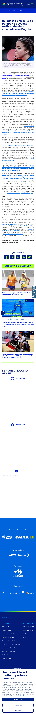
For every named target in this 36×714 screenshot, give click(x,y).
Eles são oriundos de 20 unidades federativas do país (18, 166)
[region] (18, 691)
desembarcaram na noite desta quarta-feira (16, 75)
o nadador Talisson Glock (25, 226)
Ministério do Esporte (8, 651)
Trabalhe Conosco (7, 658)
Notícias (10, 11)
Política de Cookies (23, 696)
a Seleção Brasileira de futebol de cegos (20, 146)
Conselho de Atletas (8, 637)
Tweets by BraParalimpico (10, 475)
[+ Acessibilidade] (34, 296)
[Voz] (34, 292)
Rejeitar (18, 710)
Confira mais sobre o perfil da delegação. (20, 193)
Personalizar (18, 705)
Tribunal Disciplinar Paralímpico (11, 644)
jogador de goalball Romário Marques (18, 229)
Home (4, 11)
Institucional (5, 626)
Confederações (6, 630)
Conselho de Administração (10, 641)
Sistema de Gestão (28, 630)
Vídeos (22, 11)
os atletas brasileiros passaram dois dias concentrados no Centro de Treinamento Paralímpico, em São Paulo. (18, 93)
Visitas (25, 633)
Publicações (5, 655)
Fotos (16, 11)
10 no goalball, (29, 126)
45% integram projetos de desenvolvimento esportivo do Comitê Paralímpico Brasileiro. (18, 168)
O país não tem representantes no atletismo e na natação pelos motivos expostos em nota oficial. (18, 132)
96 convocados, (11, 164)
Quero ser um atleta (8, 633)
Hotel (24, 637)
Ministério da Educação (9, 648)
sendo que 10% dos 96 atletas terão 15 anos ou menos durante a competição (18, 176)
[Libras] (34, 288)
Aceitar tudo (18, 699)
